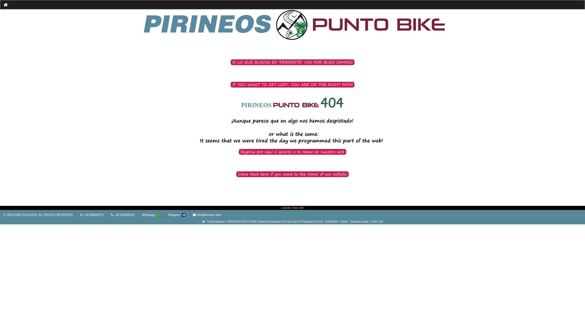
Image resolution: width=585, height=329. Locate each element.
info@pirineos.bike (208, 215)
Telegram (175, 215)
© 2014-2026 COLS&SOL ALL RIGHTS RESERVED (38, 215)
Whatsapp (149, 215)
